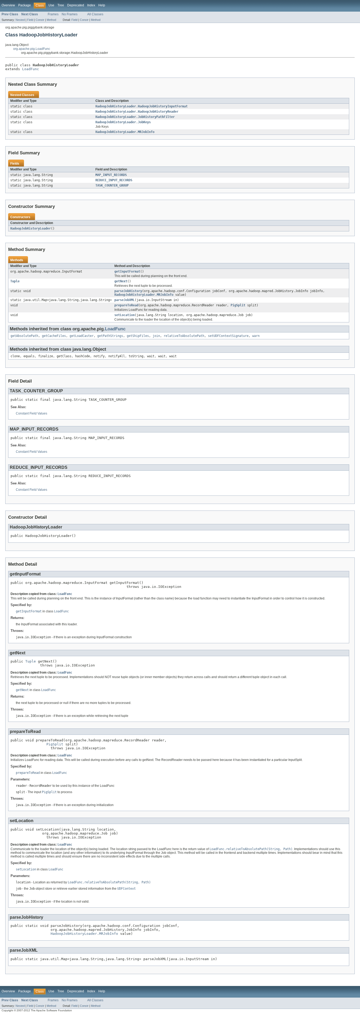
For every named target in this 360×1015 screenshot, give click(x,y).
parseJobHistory (128, 291)
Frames (53, 14)
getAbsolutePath (24, 336)
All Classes (95, 14)
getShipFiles (138, 336)
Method (51, 19)
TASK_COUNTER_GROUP (112, 185)
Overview (8, 5)
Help (101, 5)
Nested (20, 19)
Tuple (15, 281)
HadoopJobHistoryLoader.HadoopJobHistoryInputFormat (141, 106)
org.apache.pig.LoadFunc (31, 49)
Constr (40, 19)
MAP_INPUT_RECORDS (111, 175)
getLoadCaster (82, 336)
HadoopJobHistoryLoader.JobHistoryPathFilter (135, 117)
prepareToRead (126, 305)
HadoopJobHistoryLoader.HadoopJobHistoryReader (136, 111)
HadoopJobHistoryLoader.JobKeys (123, 122)
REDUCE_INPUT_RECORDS (113, 180)
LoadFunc (30, 69)
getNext (120, 281)
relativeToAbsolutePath (184, 336)
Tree (60, 5)
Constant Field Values (31, 413)
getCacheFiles (54, 336)
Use (51, 5)
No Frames (69, 14)
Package (24, 5)
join (156, 336)
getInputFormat (127, 271)
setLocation (124, 315)
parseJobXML (124, 300)
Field (30, 19)
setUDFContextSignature (228, 336)
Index (91, 5)
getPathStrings (110, 336)
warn (256, 336)
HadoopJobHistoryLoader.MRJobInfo (124, 132)
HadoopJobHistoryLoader (30, 228)
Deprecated (75, 5)
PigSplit (238, 305)
